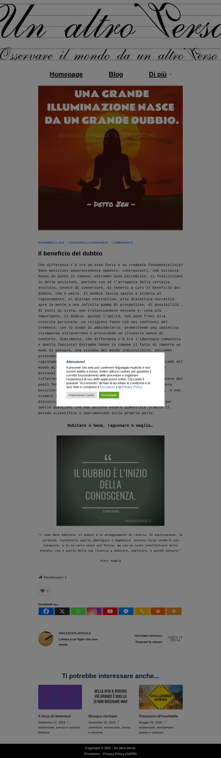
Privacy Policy (132, 387)
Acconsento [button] (109, 395)
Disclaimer (107, 387)
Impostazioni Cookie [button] (81, 395)
